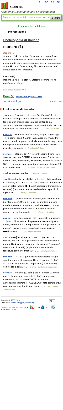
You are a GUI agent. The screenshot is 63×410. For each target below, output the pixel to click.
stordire (7, 179)
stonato (53, 101)
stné (5, 173)
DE (46, 2)
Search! (56, 17)
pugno (6, 218)
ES (52, 2)
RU (40, 2)
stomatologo (14, 101)
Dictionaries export (8, 307)
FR (58, 2)
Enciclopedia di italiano (31, 26)
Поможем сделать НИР (29, 96)
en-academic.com (12, 5)
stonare (7, 115)
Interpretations (17, 31)
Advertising (29, 303)
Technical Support (17, 303)
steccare (8, 237)
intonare (7, 198)
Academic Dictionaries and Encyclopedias (28, 11)
